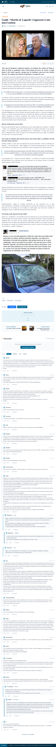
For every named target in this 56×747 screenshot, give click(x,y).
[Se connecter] (53, 6)
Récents (9, 353)
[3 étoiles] (28, 315)
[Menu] (3, 6)
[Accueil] (25, 6)
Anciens (25, 353)
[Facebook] (51, 2)
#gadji (3, 300)
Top (20, 353)
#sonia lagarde (18, 300)
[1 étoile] (22, 315)
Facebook (12, 306)
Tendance (15, 353)
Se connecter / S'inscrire (28, 347)
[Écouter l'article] (5, 63)
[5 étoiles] (34, 315)
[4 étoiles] (31, 315)
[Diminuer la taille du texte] (42, 63)
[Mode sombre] (50, 6)
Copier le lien (23, 306)
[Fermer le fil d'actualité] (54, 745)
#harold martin (10, 300)
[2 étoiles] (25, 315)
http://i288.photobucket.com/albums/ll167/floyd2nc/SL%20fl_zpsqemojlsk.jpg (21, 382)
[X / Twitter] (53, 2)
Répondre (15, 370)
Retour (5, 12)
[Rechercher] (47, 6)
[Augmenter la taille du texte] (53, 63)
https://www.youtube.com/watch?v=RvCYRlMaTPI (15, 651)
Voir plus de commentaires (28, 734)
